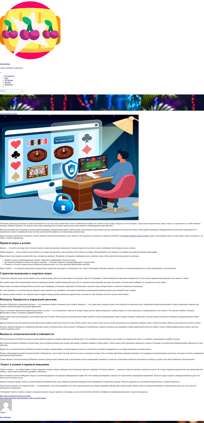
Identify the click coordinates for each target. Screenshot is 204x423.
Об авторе (9, 80)
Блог (6, 78)
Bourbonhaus (5, 64)
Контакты (9, 84)
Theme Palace (46, 422)
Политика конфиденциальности (66, 422)
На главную (9, 76)
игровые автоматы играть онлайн (135, 236)
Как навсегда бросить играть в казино (15, 396)
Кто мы (8, 82)
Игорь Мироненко (5, 417)
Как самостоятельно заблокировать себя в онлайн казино (23, 398)
